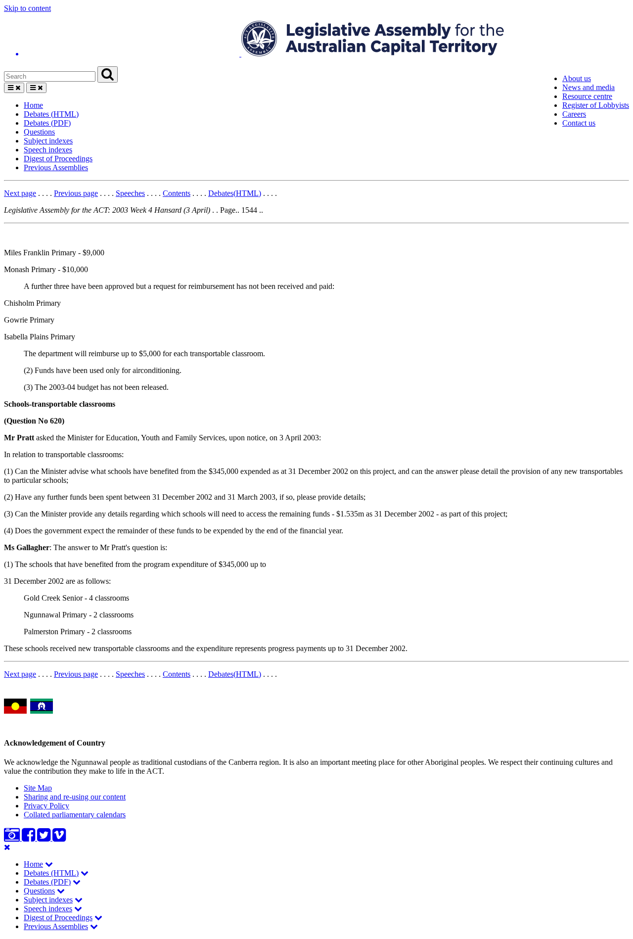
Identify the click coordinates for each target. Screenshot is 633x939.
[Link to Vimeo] (59, 838)
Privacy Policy (46, 805)
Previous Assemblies (56, 167)
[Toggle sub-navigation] (49, 864)
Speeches (130, 193)
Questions (39, 132)
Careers (574, 114)
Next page (20, 193)
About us (576, 78)
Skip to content (27, 8)
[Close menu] (7, 847)
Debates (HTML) (51, 114)
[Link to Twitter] (44, 838)
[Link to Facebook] (29, 838)
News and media (588, 87)
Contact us (578, 123)
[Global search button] (107, 74)
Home (33, 105)
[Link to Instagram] (13, 838)
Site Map (38, 788)
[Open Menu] (14, 88)
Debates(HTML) (234, 193)
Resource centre (587, 96)
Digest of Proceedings (58, 158)
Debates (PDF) (47, 123)
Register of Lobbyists (595, 105)
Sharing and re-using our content (75, 797)
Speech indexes (48, 149)
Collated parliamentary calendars (75, 814)
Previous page (76, 193)
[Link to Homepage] (316, 39)
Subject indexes (48, 141)
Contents (176, 193)
